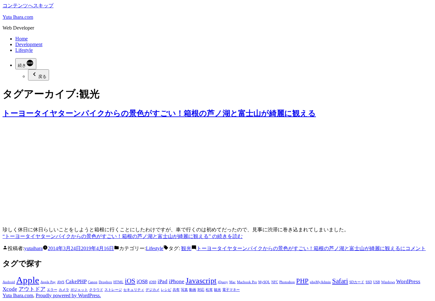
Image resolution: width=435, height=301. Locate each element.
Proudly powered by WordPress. (68, 295)
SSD (369, 282)
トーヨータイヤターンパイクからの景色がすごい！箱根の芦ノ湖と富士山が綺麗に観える (159, 113)
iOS (130, 281)
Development (28, 44)
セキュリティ (133, 289)
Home (21, 38)
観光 (186, 248)
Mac (232, 282)
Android (9, 282)
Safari (340, 281)
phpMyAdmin (320, 282)
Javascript (201, 280)
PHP (302, 281)
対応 (200, 289)
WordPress (408, 281)
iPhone (176, 281)
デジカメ (153, 289)
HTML (118, 282)
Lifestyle (24, 50)
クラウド (96, 289)
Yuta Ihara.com (18, 17)
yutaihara (33, 248)
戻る (42, 76)
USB (376, 282)
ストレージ (113, 289)
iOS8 (142, 281)
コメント (311, 248)
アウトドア (32, 289)
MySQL (264, 282)
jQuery (223, 282)
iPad (163, 281)
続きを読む (123, 236)
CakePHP (76, 281)
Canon (92, 282)
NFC (274, 282)
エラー (52, 289)
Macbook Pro (247, 282)
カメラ (64, 289)
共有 (176, 289)
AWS (60, 282)
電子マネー (231, 289)
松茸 (209, 289)
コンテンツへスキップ (28, 5)
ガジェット (79, 289)
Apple (27, 280)
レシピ (166, 289)
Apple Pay (48, 282)
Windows (388, 282)
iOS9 (152, 282)
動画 (192, 289)
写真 (184, 289)
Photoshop (287, 282)
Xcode (10, 289)
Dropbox (105, 282)
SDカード (356, 282)
